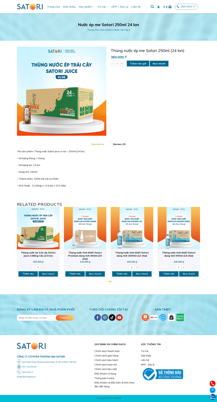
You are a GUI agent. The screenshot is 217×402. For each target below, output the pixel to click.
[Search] (152, 6)
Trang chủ (53, 6)
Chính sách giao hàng (106, 355)
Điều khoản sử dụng (105, 373)
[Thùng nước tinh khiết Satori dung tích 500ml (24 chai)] (179, 228)
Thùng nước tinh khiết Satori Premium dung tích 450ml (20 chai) (85, 255)
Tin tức (101, 6)
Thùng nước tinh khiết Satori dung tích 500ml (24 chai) (178, 254)
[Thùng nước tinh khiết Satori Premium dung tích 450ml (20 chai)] (85, 228)
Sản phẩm (85, 6)
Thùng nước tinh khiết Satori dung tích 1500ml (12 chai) (132, 254)
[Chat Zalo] (213, 396)
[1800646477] (213, 383)
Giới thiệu (69, 6)
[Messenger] (213, 389)
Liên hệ (136, 6)
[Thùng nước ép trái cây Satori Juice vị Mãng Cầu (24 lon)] (38, 228)
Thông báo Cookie (104, 378)
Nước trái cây (121, 29)
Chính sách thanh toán (107, 351)
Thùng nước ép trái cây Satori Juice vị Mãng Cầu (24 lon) (38, 254)
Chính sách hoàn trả (105, 364)
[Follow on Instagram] (105, 317)
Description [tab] (97, 144)
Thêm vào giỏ (138, 63)
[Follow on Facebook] (97, 317)
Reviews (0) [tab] (119, 144)
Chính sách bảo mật (105, 369)
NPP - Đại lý (148, 364)
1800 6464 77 (187, 6)
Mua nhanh (159, 63)
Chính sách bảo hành (106, 360)
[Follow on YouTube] (119, 317)
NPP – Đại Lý (119, 6)
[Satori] (30, 6)
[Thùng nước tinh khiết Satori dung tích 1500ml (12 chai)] (132, 228)
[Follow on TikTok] (112, 317)
